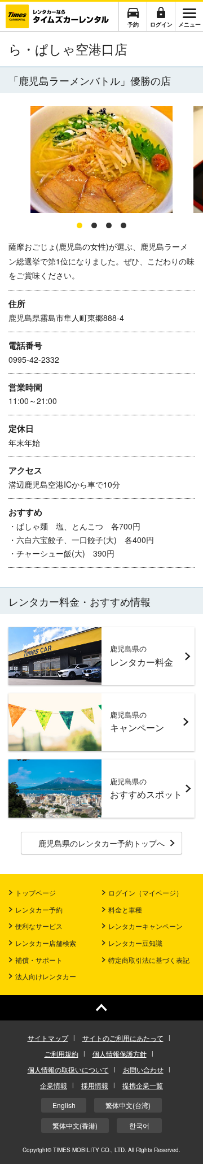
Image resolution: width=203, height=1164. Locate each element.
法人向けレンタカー (45, 976)
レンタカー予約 (39, 909)
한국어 (139, 1125)
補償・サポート (39, 960)
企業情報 (53, 1085)
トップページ (35, 892)
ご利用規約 (61, 1053)
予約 (133, 24)
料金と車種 (125, 909)
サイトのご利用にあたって (123, 1038)
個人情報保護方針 (119, 1053)
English (64, 1105)
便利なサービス (39, 926)
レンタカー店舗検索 (45, 943)
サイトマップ (48, 1038)
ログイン (161, 24)
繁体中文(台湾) (128, 1105)
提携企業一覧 (142, 1085)
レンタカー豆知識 (135, 943)
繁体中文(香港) (75, 1125)
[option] (101, 160)
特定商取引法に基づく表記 (148, 960)
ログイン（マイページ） (145, 892)
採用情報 (94, 1085)
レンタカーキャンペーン (145, 926)
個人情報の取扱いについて (68, 1069)
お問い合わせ (143, 1069)
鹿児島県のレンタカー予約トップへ (101, 843)
